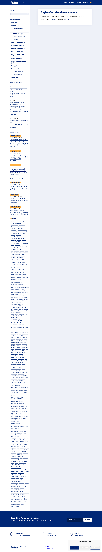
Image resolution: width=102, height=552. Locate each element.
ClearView (25, 276)
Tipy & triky (15, 77)
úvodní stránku (53, 19)
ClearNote (13, 276)
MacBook (13, 362)
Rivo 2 (25, 431)
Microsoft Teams (24, 377)
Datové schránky (25, 292)
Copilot (27, 287)
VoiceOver (13, 494)
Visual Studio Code (15, 491)
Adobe (22, 226)
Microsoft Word (21, 379)
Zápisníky (16, 39)
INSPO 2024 (19, 337)
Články (65, 2)
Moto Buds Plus (14, 382)
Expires (26, 307)
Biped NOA (23, 256)
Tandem (24, 464)
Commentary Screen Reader (16, 282)
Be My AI (12, 254)
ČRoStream (18, 291)
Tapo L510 (13, 466)
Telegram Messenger (24, 471)
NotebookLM (24, 392)
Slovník (25, 449)
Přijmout (74, 548)
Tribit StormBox (14, 481)
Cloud (27, 277)
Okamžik (18, 400)
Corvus (12, 289)
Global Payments (21, 315)
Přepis (24, 418)
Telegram (17, 471)
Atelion (21, 249)
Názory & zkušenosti (18, 42)
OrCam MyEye (17, 408)
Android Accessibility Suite (16, 236)
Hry (27, 332)
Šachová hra (25, 438)
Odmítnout (85, 548)
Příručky (71, 2)
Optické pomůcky (14, 406)
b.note (26, 251)
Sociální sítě (13, 454)
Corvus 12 (22, 289)
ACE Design (13, 226)
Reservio (23, 429)
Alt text (25, 231)
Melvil (23, 369)
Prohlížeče (18, 421)
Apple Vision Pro (19, 243)
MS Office (20, 384)
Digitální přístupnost (23, 296)
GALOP (12, 315)
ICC (17, 334)
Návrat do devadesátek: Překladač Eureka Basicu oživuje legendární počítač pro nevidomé (18, 171)
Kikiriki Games (18, 350)
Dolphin (25, 297)
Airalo (17, 231)
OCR (14, 395)
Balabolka (13, 252)
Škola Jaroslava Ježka (15, 449)
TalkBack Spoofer (18, 464)
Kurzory (17, 357)
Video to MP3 (16, 488)
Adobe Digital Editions (15, 228)
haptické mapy (21, 329)
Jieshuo (27, 347)
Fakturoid (21, 309)
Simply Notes (13, 448)
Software (15, 69)
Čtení (12, 292)
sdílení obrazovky (20, 441)
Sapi (20, 439)
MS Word (24, 384)
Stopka (21, 458)
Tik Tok (22, 476)
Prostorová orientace (15, 424)
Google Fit (19, 322)
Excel (23, 307)
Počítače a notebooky (19, 36)
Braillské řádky (18, 28)
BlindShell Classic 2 (15, 262)
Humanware (13, 334)
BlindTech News (23, 262)
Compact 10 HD (14, 284)
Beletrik (22, 254)
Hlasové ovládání (24, 330)
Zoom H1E (23, 504)
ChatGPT (12, 274)
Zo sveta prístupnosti (15, 503)
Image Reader (25, 334)
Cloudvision (13, 279)
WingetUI (24, 498)
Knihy (16, 354)
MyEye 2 (12, 385)
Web (20, 494)
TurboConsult (21, 483)
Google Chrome (14, 320)
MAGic (23, 362)
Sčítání (23, 439)
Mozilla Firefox (14, 384)
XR (11, 501)
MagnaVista (13, 364)
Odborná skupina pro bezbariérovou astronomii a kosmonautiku (18, 398)
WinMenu (13, 499)
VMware (21, 491)
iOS (22, 339)
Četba (24, 272)
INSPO (22, 335)
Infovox (18, 335)
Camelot (12, 271)
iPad (15, 340)
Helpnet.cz (13, 330)
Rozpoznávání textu (24, 434)
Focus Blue (13, 312)
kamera (12, 349)
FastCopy (26, 309)
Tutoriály (27, 483)
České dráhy (19, 272)
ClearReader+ (19, 276)
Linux (24, 360)
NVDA (26, 394)
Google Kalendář (14, 324)
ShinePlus (17, 444)
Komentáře (21, 354)
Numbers (22, 394)
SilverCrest (16, 446)
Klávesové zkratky (14, 352)
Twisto (12, 484)
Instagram (13, 339)
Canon (16, 271)
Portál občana (20, 414)
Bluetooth (13, 264)
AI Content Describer (22, 230)
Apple (26, 241)
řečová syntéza (18, 429)
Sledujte (52, 534)
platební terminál (14, 411)
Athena (25, 249)
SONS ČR (19, 454)
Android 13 (13, 235)
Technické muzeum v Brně (16, 468)
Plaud (20, 411)
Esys (22, 305)
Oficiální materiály (17, 45)
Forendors (18, 312)
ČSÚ (22, 291)
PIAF (23, 410)
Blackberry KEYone (19, 257)
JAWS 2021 (24, 344)
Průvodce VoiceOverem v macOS (17, 426)
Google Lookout (20, 325)
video (12, 488)
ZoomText (13, 506)
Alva (11, 233)
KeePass (12, 350)
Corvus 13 (13, 291)
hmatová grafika (18, 332)
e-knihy (16, 300)
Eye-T (12, 309)
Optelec (19, 405)
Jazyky (23, 347)
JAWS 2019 (13, 344)
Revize (12, 431)
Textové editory (14, 473)
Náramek (17, 389)
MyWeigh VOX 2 (18, 385)
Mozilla (24, 382)
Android (15, 233)
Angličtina (19, 240)
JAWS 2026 (18, 347)
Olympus (23, 400)
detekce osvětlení (18, 294)
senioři (12, 444)
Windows (24, 496)
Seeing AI (26, 441)
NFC (17, 392)
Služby (14, 66)
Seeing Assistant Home (15, 443)
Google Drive (13, 322)
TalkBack (12, 464)
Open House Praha (14, 403)
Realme (20, 428)
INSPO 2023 (13, 337)
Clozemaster (19, 279)
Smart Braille (13, 453)
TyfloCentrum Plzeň (18, 484)
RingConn (21, 431)
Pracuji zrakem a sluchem (18, 62)
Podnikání (21, 413)
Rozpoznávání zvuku (15, 436)
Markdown (19, 364)
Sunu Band (13, 459)
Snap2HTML (25, 453)
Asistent (12, 245)
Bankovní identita (24, 252)
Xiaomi (25, 499)
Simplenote (22, 446)
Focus (27, 310)
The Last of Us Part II (15, 474)
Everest (19, 307)
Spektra (23, 454)
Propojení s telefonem (15, 423)
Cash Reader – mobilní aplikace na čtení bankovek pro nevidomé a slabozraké (19, 212)
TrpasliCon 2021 (14, 483)
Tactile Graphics (22, 463)
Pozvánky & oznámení (18, 48)
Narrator (22, 389)
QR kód (26, 426)
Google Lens (13, 325)
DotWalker (21, 299)
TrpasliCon (20, 481)
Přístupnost (17, 419)
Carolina (26, 271)
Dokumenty (16, 297)
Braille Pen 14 (14, 267)
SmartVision (19, 453)
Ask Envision (17, 245)
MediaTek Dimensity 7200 (16, 367)
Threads (12, 476)
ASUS (18, 249)
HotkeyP (24, 332)
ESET (20, 305)
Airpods (21, 231)
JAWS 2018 (25, 342)
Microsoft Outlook (23, 375)
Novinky (17, 394)
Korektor (13, 357)
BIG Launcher (13, 256)
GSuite (12, 329)
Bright (26, 269)
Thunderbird (17, 476)
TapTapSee (18, 466)
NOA (20, 392)
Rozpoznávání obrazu (15, 434)
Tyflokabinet (25, 484)
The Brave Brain (21, 473)
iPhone (22, 340)
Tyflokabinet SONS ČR (15, 486)
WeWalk (23, 494)
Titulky (21, 478)
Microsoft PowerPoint (15, 377)
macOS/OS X (18, 362)
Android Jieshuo (14, 238)
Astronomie (13, 249)
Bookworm (13, 266)
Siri (18, 448)
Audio (12, 251)
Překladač (26, 416)
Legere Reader (14, 359)
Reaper (12, 429)
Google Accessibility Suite (16, 319)
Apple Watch (25, 243)
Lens (26, 359)
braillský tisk (21, 269)
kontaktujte (66, 19)
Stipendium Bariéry (15, 458)
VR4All (17, 494)
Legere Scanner (21, 359)
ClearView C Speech (21, 277)
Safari (12, 439)
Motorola (20, 382)
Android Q (25, 238)
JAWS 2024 (24, 345)
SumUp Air (25, 458)
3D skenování (26, 221)
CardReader (21, 271)
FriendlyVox (21, 314)
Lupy (15, 31)
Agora (22, 228)
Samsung (16, 439)
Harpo (25, 329)
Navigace (21, 390)
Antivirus (13, 241)
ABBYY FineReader (14, 225)
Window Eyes (18, 496)
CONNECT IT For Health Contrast (17, 287)
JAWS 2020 (18, 344)
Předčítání (21, 416)
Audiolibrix (22, 251)
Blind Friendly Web (14, 259)
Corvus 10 (17, 289)
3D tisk (12, 223)
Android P (20, 238)
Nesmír (25, 390)
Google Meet (13, 327)
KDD (27, 349)
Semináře (23, 443)
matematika (13, 365)
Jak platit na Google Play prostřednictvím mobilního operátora (19, 200)
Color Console (14, 281)
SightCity (26, 444)
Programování (24, 419)
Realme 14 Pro (25, 428)
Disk (12, 297)
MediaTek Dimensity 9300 (16, 369)
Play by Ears (24, 411)
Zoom (22, 503)
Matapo (23, 364)
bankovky (18, 252)
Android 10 (20, 233)
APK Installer (21, 241)
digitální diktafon (14, 296)
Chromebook (18, 274)
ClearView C (13, 277)
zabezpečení (19, 501)
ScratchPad (13, 441)
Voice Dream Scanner (24, 493)
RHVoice (16, 431)
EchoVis (18, 302)
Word (22, 499)
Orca (26, 406)
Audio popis (16, 251)
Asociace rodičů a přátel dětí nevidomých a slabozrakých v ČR (19, 247)
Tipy (25, 476)
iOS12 (25, 339)
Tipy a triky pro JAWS (15, 478)
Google (17, 317)
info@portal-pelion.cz (25, 535)
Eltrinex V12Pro (14, 304)
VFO (26, 486)
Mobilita (12, 380)
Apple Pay (13, 243)
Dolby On (21, 297)
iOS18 (12, 340)
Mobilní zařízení (18, 34)
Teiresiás (13, 471)
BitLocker (13, 257)
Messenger (13, 370)
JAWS (21, 342)
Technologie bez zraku (15, 469)
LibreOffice (13, 360)
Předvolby (95, 548)
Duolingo (26, 299)
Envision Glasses (14, 305)
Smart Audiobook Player (21, 451)
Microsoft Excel (21, 374)
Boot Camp (18, 266)
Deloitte (12, 294)
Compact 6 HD (21, 284)
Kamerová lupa (18, 349)
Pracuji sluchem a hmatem (18, 55)
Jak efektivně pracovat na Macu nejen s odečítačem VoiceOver (18, 188)
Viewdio (22, 488)
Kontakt (85, 2)
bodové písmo (19, 264)
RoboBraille (13, 433)
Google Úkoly (25, 327)
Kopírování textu (20, 355)
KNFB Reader (22, 352)
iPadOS (18, 340)
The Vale (22, 474)
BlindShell (18, 261)
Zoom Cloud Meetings (15, 504)
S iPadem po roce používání (16, 438)
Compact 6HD (14, 286)
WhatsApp (13, 496)
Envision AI (20, 304)
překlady (20, 418)
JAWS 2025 (13, 347)
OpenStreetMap (14, 405)
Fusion (26, 314)
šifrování (21, 444)
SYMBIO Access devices (22, 461)
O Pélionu (78, 2)
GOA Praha (13, 317)
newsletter (13, 392)
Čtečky (25, 291)
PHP (21, 410)
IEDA (20, 334)
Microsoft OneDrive (15, 375)
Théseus (26, 474)
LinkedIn (20, 360)
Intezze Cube (18, 339)
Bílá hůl (18, 256)
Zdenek (24, 501)
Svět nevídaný (13, 461)
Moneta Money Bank (19, 380)
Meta (17, 370)
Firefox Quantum (21, 310)
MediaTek (18, 365)
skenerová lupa (23, 448)
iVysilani (26, 340)
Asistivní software (19, 71)
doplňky (12, 299)
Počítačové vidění (14, 413)
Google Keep (21, 324)
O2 (11, 395)
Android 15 (18, 235)
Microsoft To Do (14, 379)
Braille (23, 266)
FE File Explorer (14, 310)
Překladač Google (14, 418)
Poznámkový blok (14, 416)
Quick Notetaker (14, 428)
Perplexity (17, 410)
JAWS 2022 (13, 345)
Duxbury (12, 300)
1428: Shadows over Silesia (16, 221)
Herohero (18, 330)
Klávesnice (24, 350)
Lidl (17, 360)
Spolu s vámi (13, 456)
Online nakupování (19, 401)
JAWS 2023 (18, 345)
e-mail (20, 300)
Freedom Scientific (14, 314)
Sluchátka (13, 451)
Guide (15, 329)
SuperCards (18, 459)
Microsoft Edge (14, 374)
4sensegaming (18, 223)
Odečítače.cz (13, 400)
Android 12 (25, 233)
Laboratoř (22, 357)
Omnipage (13, 401)
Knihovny (13, 354)
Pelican (12, 410)
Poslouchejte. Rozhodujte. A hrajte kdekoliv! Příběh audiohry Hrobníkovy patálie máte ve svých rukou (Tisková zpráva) (19, 143)
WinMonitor (17, 499)
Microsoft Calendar (15, 372)
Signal (12, 446)
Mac (27, 360)
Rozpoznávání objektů (21, 433)
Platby (26, 410)
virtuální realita (14, 489)
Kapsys (23, 349)
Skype (22, 449)
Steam (22, 456)
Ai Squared (13, 231)
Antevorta (24, 240)
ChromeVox (24, 274)
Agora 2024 (13, 230)
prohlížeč (13, 421)
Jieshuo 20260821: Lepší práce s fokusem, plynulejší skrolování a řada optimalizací (19, 157)
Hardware (15, 25)
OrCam (12, 408)
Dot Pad (16, 299)
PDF (25, 408)
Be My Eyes (17, 254)
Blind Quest (21, 259)
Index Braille (13, 335)
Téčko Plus (26, 469)
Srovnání (19, 456)
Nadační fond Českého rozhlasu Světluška (19, 387)
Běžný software (18, 74)
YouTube (14, 501)
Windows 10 (13, 498)
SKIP (28, 448)
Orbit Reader (21, 406)
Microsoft (21, 370)
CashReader (13, 272)
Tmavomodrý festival (15, 479)
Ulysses (22, 486)
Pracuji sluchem (17, 51)
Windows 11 (19, 498)
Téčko (22, 469)
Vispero (19, 489)
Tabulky (16, 463)
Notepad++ (13, 394)
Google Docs (20, 320)
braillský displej (14, 269)
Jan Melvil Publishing (15, 342)
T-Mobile (12, 463)
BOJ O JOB (24, 264)
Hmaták (12, 332)
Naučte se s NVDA (14, 390)
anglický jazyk (13, 240)
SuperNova (24, 459)
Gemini (16, 315)
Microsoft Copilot (23, 372)
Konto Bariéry (14, 355)
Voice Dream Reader (15, 493)
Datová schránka (17, 292)
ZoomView (18, 506)
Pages (22, 408)
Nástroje (27, 389)
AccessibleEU (22, 225)
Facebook (16, 309)
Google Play (19, 327)
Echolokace (13, 302)
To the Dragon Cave (24, 479)
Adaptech (18, 226)
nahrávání (13, 389)
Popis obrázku (14, 414)
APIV (16, 241)
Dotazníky (15, 22)
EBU (23, 300)
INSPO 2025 (25, 337)
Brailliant (19, 267)
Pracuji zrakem (17, 58)
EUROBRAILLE (14, 307)
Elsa (21, 302)
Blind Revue (13, 261)
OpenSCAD (21, 403)
